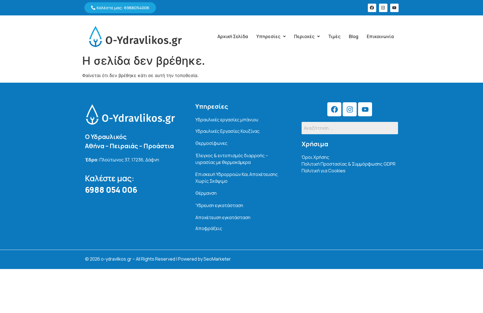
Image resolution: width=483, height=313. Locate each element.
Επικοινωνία (380, 36)
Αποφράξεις (208, 228)
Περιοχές (304, 36)
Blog (353, 36)
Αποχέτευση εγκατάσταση (222, 217)
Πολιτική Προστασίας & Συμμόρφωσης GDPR (349, 164)
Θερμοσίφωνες (211, 143)
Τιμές (334, 36)
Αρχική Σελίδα (232, 36)
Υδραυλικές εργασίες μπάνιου (226, 120)
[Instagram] (383, 8)
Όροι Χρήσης (315, 157)
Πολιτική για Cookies (323, 171)
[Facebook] (372, 8)
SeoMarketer (217, 259)
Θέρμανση (206, 193)
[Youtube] (394, 8)
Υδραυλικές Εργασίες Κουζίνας (227, 131)
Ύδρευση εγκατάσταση (219, 205)
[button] (271, 36)
